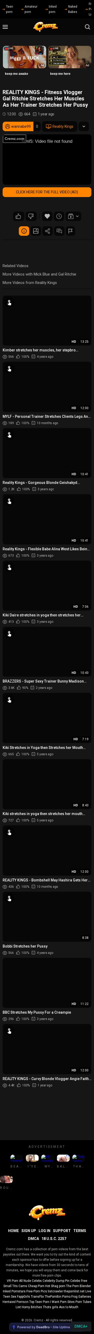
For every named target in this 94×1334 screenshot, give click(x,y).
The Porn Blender (78, 1286)
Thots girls (50, 1307)
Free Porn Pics (36, 1291)
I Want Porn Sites (62, 1302)
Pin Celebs (72, 1281)
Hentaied (9, 1302)
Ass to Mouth (68, 1307)
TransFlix (37, 1296)
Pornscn (22, 1302)
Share (47, 231)
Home (13, 1231)
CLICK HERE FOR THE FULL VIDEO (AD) (47, 192)
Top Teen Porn (39, 1302)
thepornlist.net (74, 1291)
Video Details (24, 231)
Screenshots (36, 231)
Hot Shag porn (55, 1286)
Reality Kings (62, 126)
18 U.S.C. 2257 (54, 1239)
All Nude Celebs (30, 1281)
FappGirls (23, 1296)
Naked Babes (72, 9)
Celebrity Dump (53, 1281)
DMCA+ (80, 1326)
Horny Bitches (32, 1307)
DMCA (33, 1239)
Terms (79, 1231)
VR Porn (12, 1281)
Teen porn (9, 9)
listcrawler (55, 1291)
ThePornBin (53, 1296)
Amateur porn (31, 9)
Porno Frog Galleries (76, 1296)
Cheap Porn (36, 1286)
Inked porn (53, 9)
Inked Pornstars (14, 1291)
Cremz (38, 1320)
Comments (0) (59, 231)
